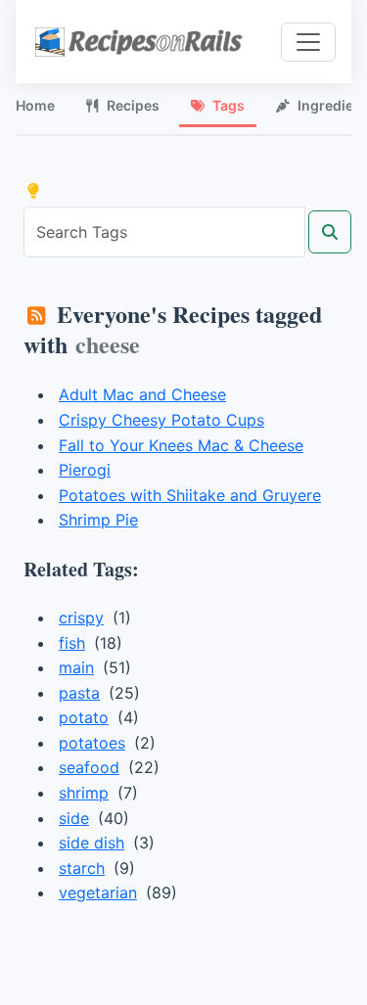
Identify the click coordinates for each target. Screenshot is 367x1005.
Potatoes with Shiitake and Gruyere (190, 495)
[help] (33, 191)
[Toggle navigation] (308, 42)
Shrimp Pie (98, 519)
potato (84, 717)
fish (72, 643)
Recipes (133, 105)
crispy (81, 617)
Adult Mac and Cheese (142, 394)
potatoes (92, 743)
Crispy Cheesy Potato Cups (161, 420)
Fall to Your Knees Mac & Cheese (181, 445)
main (76, 667)
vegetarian (98, 892)
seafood (89, 767)
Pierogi (85, 470)
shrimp (84, 792)
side (74, 818)
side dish (91, 842)
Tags (228, 105)
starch (82, 868)
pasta (79, 693)
